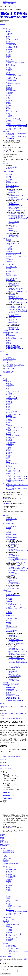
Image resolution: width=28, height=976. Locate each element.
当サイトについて (8, 360)
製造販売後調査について (16, 205)
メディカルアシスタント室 (13, 253)
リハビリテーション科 (12, 39)
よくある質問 (7, 357)
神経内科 (8, 31)
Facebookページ (13, 230)
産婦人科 (8, 34)
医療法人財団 (6, 956)
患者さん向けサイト (8, 171)
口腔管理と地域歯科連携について (18, 199)
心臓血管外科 (10, 33)
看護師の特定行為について (16, 213)
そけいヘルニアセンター (13, 59)
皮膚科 (8, 36)
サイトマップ (7, 362)
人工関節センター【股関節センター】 (16, 126)
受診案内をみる (4, 765)
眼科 (7, 38)
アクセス (8, 177)
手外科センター (10, 43)
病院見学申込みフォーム (13, 343)
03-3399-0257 (6, 151)
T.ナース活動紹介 (14, 222)
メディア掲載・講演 (15, 231)
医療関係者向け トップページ (9, 706)
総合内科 (8, 30)
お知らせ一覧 (13, 226)
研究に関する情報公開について (18, 210)
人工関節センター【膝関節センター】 (16, 125)
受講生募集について (15, 223)
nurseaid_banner (4, 841)
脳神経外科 (9, 51)
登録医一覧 (9, 168)
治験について (13, 202)
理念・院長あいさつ (11, 174)
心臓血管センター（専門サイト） (15, 75)
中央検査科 (9, 248)
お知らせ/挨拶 (10, 337)
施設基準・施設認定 (11, 182)
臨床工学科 (9, 246)
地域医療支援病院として (16, 195)
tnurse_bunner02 (4, 844)
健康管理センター (11, 80)
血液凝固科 (9, 69)
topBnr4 (2, 838)
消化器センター (10, 74)
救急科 (8, 57)
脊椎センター (10, 61)
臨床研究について (14, 204)
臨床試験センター (11, 254)
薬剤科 (8, 244)
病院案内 (8, 240)
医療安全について (14, 192)
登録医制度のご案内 (11, 167)
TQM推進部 (9, 259)
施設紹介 (8, 181)
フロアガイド (10, 179)
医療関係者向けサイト (9, 373)
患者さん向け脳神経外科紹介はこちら (13, 718)
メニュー (2, 24)
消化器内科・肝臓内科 (12, 47)
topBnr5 (2, 840)
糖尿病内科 (9, 64)
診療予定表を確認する (6, 768)
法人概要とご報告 (14, 236)
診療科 (21, 706)
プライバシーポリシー (9, 359)
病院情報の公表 (13, 235)
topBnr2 (2, 835)
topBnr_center (3, 845)
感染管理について (14, 191)
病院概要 (8, 176)
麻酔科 (8, 72)
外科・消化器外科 (11, 65)
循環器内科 (9, 49)
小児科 (8, 52)
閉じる (2, 351)
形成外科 (8, 54)
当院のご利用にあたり (12, 186)
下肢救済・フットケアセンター (15, 62)
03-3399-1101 (6, 147)
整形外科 (8, 67)
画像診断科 (9, 249)
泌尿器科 (8, 70)
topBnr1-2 (2, 834)
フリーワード (7, 969)
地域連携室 (9, 261)
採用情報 (8, 340)
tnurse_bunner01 (4, 842)
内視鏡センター (10, 41)
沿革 (7, 184)
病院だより (12, 228)
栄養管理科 (9, 251)
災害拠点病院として (15, 197)
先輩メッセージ (10, 342)
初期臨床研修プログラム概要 (14, 338)
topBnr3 (2, 837)
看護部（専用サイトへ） (13, 243)
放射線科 (8, 56)
